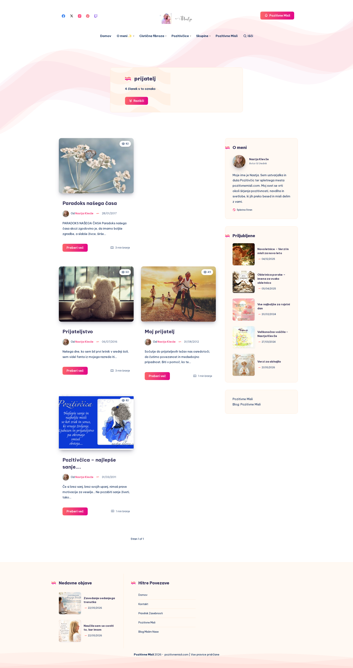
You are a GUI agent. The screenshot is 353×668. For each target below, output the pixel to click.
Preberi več (77, 249)
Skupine (202, 36)
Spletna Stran (244, 210)
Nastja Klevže (259, 159)
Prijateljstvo (78, 331)
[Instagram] (79, 15)
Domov (105, 36)
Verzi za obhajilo (269, 361)
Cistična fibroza (151, 36)
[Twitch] (96, 15)
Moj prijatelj (160, 331)
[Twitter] (71, 15)
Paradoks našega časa (90, 203)
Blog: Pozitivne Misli (247, 404)
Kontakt (143, 604)
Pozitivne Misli (227, 36)
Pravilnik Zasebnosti (150, 613)
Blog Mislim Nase (148, 631)
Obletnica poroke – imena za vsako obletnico (271, 279)
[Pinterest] (87, 15)
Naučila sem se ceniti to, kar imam (99, 628)
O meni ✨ (124, 36)
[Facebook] (63, 15)
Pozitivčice (180, 36)
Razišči (138, 101)
